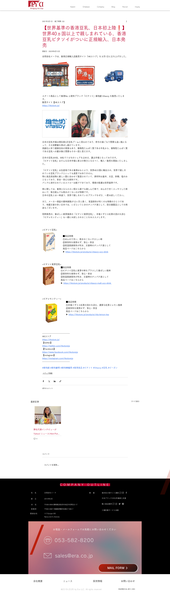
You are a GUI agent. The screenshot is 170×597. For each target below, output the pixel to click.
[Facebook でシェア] (43, 381)
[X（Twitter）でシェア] (49, 381)
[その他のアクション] (126, 21)
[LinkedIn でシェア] (55, 381)
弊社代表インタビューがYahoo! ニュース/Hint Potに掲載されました (47, 432)
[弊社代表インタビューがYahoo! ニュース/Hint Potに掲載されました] (47, 415)
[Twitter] (119, 504)
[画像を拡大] (55, 74)
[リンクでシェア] (60, 381)
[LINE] (123, 504)
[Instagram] (116, 504)
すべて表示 (135, 401)
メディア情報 (47, 373)
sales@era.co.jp (74, 555)
